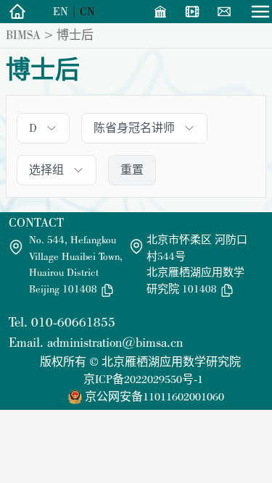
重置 (132, 170)
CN (87, 11)
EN (60, 11)
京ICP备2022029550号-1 (143, 379)
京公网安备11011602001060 (154, 396)
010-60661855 (73, 322)
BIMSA (23, 35)
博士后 (75, 35)
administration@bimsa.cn (115, 342)
